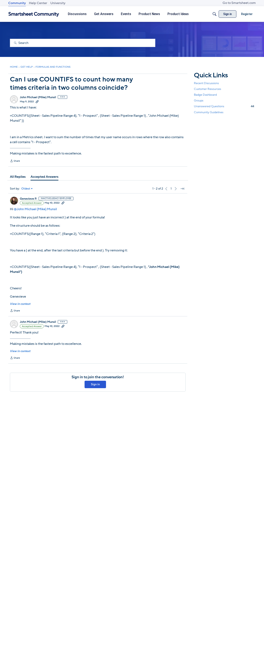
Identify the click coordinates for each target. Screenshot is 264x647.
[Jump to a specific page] (182, 188)
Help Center (38, 3)
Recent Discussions (206, 83)
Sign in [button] (95, 384)
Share (15, 161)
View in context (20, 304)
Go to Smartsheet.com (239, 3)
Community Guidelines (208, 112)
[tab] (17, 176)
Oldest (25, 189)
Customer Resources (207, 89)
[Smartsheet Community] (33, 14)
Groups (198, 101)
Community (17, 3)
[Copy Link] (37, 101)
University (57, 3)
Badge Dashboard (205, 95)
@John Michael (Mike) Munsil (35, 209)
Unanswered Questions (224, 106)
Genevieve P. (28, 199)
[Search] (214, 14)
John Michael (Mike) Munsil (38, 97)
